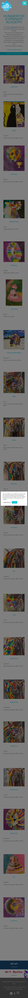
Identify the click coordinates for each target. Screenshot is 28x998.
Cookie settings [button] (7, 502)
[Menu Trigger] (24, 3)
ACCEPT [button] (14, 502)
